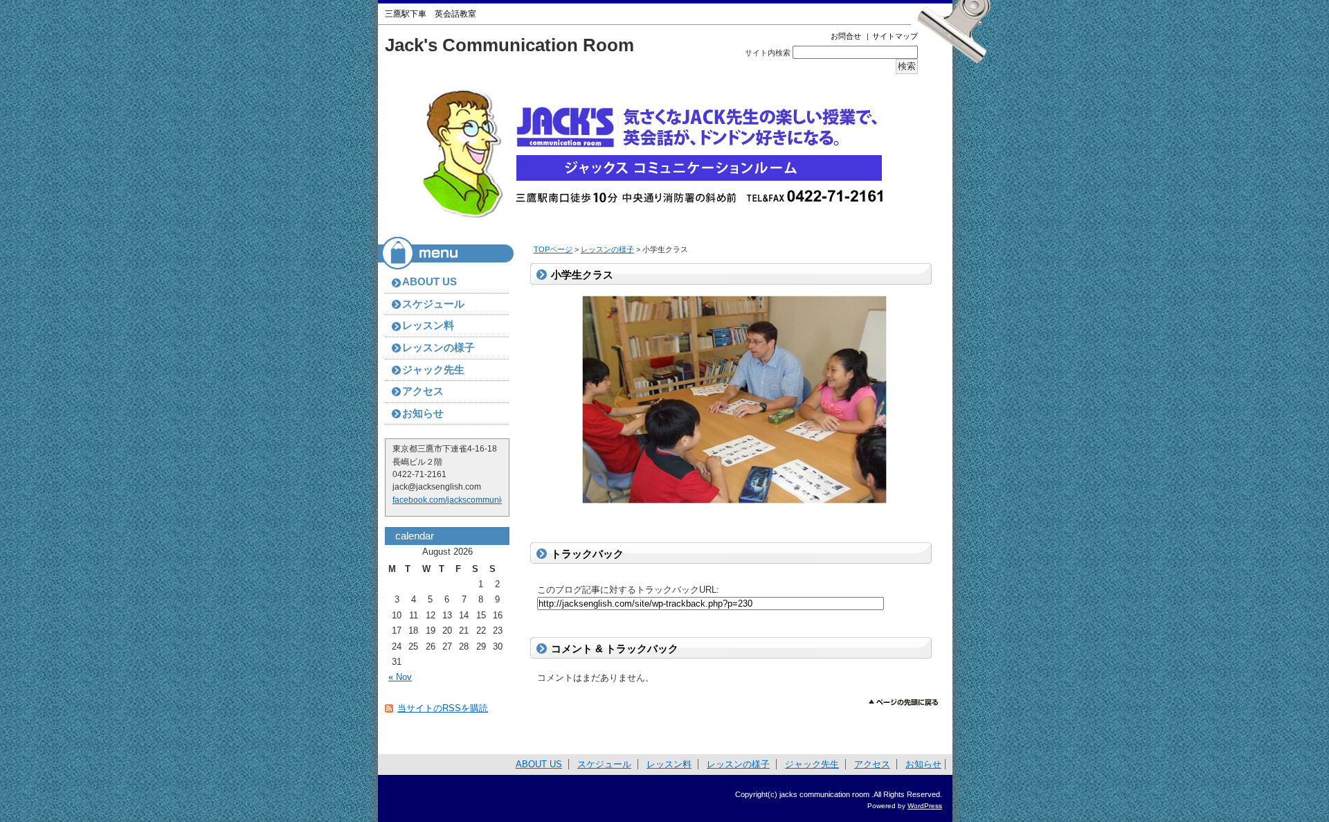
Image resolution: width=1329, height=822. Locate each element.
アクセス (423, 391)
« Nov (400, 677)
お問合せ (846, 36)
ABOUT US (429, 281)
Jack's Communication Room (509, 45)
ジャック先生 (433, 369)
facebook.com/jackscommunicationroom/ (468, 500)
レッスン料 (428, 325)
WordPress (924, 806)
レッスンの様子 (607, 249)
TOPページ (553, 249)
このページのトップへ (904, 702)
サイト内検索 (767, 52)
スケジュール (433, 304)
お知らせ (423, 413)
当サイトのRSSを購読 (442, 708)
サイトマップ (895, 36)
